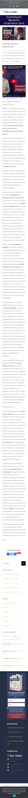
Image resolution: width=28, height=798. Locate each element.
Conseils (5, 607)
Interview (5, 616)
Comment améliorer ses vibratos (12, 592)
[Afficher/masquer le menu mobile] (25, 11)
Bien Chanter (16, 786)
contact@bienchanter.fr (14, 2)
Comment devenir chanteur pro (12, 587)
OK (14, 795)
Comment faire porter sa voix (11, 574)
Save (19, 553)
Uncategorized (7, 625)
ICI (10, 61)
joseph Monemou (8, 636)
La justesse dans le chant (10, 583)
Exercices (6, 612)
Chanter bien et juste (9, 603)
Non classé (6, 621)
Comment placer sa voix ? (10, 579)
